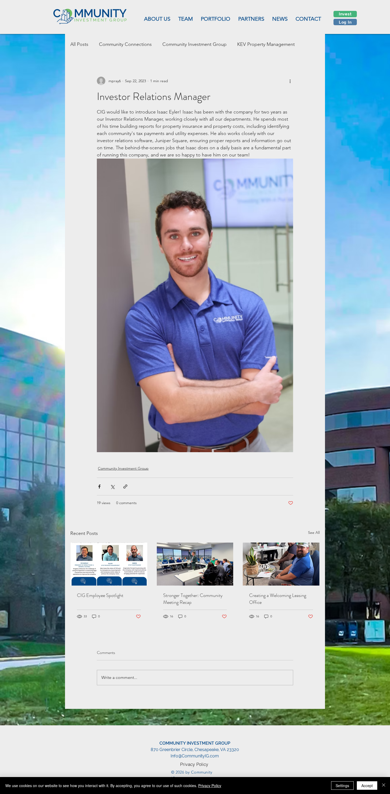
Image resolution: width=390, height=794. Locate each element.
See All (314, 532)
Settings (342, 785)
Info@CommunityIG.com (195, 755)
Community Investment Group (194, 44)
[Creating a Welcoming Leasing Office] (281, 564)
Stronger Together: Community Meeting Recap (193, 599)
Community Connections (125, 44)
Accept (367, 785)
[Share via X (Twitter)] (112, 486)
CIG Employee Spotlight (100, 595)
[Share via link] (125, 486)
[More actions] (290, 81)
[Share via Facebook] (99, 486)
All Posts (79, 44)
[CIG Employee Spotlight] (109, 564)
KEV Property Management (266, 44)
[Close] (383, 785)
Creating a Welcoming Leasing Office (277, 599)
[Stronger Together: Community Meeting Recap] (195, 564)
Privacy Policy (209, 785)
